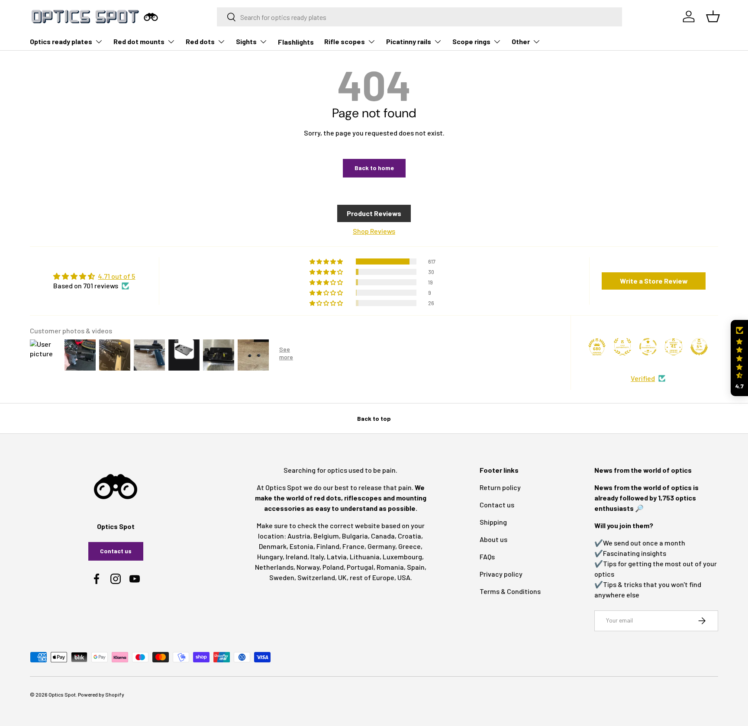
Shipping (493, 522)
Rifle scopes (344, 41)
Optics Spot (62, 694)
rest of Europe (372, 577)
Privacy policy (501, 574)
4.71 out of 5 (116, 276)
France (353, 546)
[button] (739, 358)
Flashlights (296, 42)
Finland (327, 546)
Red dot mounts (138, 41)
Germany (381, 546)
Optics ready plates (61, 41)
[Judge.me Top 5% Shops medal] (699, 346)
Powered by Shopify (101, 694)
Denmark (273, 546)
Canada (383, 536)
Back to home (374, 167)
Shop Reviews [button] (374, 231)
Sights (246, 41)
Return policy (500, 487)
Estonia (301, 546)
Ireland (296, 556)
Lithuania (365, 556)
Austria (298, 536)
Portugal (360, 567)
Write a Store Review (654, 281)
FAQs (487, 556)
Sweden (281, 577)
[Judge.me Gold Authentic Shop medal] (622, 346)
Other (521, 41)
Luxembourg (402, 556)
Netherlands (274, 567)
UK (342, 577)
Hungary (270, 556)
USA (403, 577)
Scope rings (471, 41)
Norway (308, 567)
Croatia (409, 536)
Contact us (116, 551)
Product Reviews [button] (374, 213)
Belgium (326, 536)
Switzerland (316, 577)
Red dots (200, 41)
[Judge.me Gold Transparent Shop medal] (648, 346)
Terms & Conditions (510, 591)
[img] (94, 276)
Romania (390, 567)
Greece (409, 546)
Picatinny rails (408, 41)
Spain (416, 567)
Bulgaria (355, 536)
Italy (317, 556)
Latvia (337, 556)
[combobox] (419, 16)
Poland (333, 567)
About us (493, 539)
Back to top (374, 418)
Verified (643, 378)
